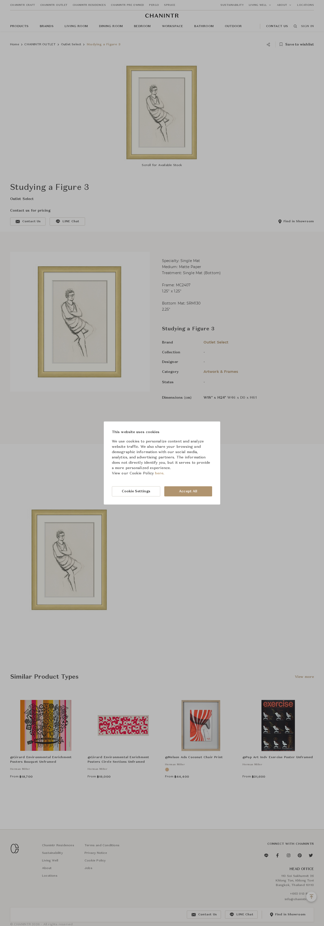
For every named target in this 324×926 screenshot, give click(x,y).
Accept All (188, 491)
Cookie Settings (136, 491)
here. (159, 473)
